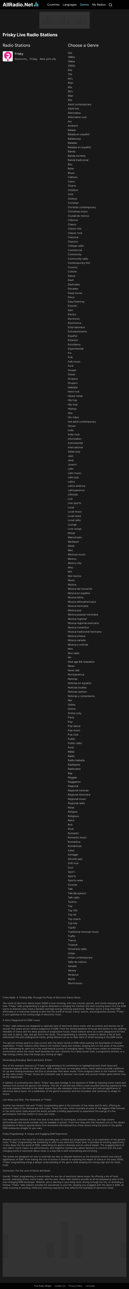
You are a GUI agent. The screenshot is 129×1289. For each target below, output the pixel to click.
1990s (71, 61)
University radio (77, 949)
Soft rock (73, 863)
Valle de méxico (77, 961)
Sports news (75, 880)
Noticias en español (79, 683)
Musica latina (75, 597)
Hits (70, 413)
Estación (73, 340)
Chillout (72, 198)
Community (74, 254)
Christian (73, 202)
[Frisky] (8, 56)
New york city (48, 59)
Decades (73, 288)
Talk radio (73, 897)
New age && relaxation (81, 661)
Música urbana (76, 636)
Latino (71, 481)
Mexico (72, 558)
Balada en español (79, 134)
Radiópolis (74, 764)
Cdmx (71, 181)
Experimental (75, 348)
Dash (71, 280)
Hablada (72, 387)
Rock (71, 828)
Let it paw (90, 1286)
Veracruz (73, 974)
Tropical (72, 944)
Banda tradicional (78, 160)
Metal (71, 545)
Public (71, 739)
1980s (71, 57)
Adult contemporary (79, 104)
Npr (70, 700)
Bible (71, 168)
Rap (70, 773)
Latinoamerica (76, 490)
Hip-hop (73, 404)
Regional (73, 786)
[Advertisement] (64, 20)
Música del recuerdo (80, 588)
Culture (72, 271)
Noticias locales (77, 687)
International (75, 447)
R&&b (71, 751)
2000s (71, 65)
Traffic (71, 936)
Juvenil (72, 464)
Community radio (78, 258)
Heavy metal (75, 395)
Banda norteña (76, 155)
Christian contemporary (82, 207)
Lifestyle (73, 494)
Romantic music (77, 837)
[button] (32, 45)
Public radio (75, 743)
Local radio (74, 520)
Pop (70, 721)
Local (71, 507)
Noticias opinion (77, 691)
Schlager (73, 854)
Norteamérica (76, 674)
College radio (76, 245)
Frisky (19, 53)
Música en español (79, 593)
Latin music (74, 473)
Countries (53, 4)
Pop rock (73, 734)
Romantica (74, 841)
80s (70, 87)
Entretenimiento (77, 331)
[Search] (110, 5)
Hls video (73, 417)
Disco (71, 297)
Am (70, 121)
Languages (70, 4)
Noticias (72, 678)
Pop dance (74, 726)
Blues (71, 173)
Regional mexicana (79, 794)
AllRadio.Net (18, 5)
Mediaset (73, 541)
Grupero (73, 383)
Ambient (73, 125)
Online (72, 708)
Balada (72, 130)
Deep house (75, 293)
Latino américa (76, 485)
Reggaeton (74, 781)
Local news (74, 516)
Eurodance (74, 344)
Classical (73, 237)
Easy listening (76, 301)
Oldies (71, 704)
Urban (71, 953)
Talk (70, 888)
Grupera (73, 378)
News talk (73, 670)
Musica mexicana (78, 606)
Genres (84, 4)
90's (70, 91)
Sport (71, 871)
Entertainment (76, 327)
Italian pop (74, 451)
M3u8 (71, 533)
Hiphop (72, 408)
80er (70, 82)
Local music (75, 511)
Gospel (72, 370)
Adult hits (73, 108)
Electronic (21, 59)
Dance (71, 275)
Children (73, 190)
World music (75, 983)
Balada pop (74, 138)
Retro (71, 820)
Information (74, 438)
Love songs (74, 528)
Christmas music (78, 211)
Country (72, 267)
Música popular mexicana (83, 614)
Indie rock (74, 434)
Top (70, 906)
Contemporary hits (79, 262)
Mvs (70, 648)
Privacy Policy (75, 1286)
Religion (73, 811)
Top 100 (72, 910)
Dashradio (74, 284)
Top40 (72, 927)
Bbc (70, 164)
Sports (72, 876)
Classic (72, 224)
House (72, 425)
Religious (73, 816)
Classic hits (74, 228)
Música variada (76, 640)
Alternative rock (77, 117)
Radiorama (74, 768)
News (71, 666)
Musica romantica (78, 627)
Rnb (70, 824)
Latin (71, 468)
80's (70, 78)
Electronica (74, 323)
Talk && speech (77, 893)
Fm (70, 353)
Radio (71, 756)
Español (72, 335)
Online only (74, 713)
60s (70, 70)
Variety (72, 970)
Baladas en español (79, 147)
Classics (73, 241)
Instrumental (75, 443)
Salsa (71, 850)
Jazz (70, 456)
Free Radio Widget (42, 1286)
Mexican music (76, 554)
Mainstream (75, 537)
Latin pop (73, 477)
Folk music (74, 361)
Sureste (72, 884)
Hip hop (72, 400)
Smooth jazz (75, 859)
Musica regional (77, 618)
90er (70, 95)
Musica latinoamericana (82, 601)
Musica (72, 584)
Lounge (72, 524)
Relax (71, 807)
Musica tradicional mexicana (84, 631)
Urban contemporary (80, 957)
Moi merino (74, 576)
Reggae (72, 777)
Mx (69, 657)
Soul (70, 867)
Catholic (73, 177)
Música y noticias (78, 644)
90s (70, 100)
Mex (70, 550)
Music (71, 580)
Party (71, 717)
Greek (71, 374)
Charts (72, 185)
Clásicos (73, 220)
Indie (71, 430)
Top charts (74, 919)
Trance (72, 940)
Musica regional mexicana (83, 623)
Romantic (73, 833)
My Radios (98, 4)
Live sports (74, 503)
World (71, 979)
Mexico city (74, 563)
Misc (70, 567)
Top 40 (72, 914)
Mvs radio (73, 653)
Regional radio (76, 803)
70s (70, 74)
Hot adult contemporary (82, 421)
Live (70, 498)
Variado (72, 966)
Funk (71, 365)
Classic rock (75, 233)
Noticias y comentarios (81, 696)
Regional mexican (78, 790)
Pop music (74, 730)
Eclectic (72, 305)
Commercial (75, 250)
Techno (72, 901)
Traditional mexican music (83, 931)
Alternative (74, 113)
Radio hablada (76, 760)
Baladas (72, 142)
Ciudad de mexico (78, 215)
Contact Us (60, 1286)
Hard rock (73, 391)
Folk (70, 357)
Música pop (74, 610)
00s (70, 52)
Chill (70, 194)
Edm (70, 310)
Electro (72, 314)
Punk (71, 747)
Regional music (77, 799)
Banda (71, 151)
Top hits (72, 923)
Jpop (71, 460)
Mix (70, 571)
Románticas (75, 846)
